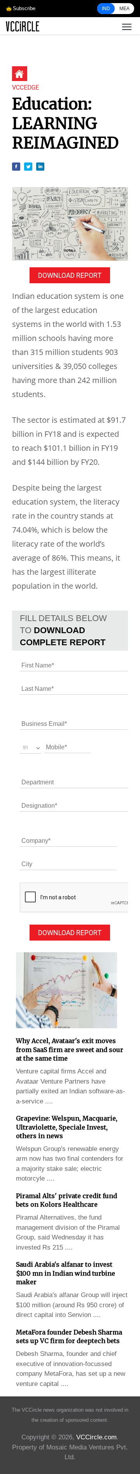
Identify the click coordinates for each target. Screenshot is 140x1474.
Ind (106, 8)
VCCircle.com (96, 1437)
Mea (124, 8)
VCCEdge (25, 87)
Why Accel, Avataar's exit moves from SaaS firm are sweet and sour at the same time (69, 1049)
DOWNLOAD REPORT (70, 275)
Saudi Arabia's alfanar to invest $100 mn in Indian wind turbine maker (65, 1273)
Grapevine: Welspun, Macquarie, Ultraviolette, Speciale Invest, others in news (66, 1127)
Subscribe (24, 8)
